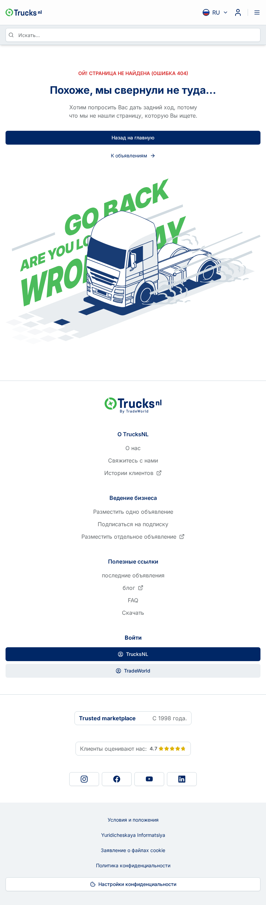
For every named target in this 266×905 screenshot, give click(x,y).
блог (129, 587)
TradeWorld (137, 671)
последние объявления (133, 575)
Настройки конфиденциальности (137, 884)
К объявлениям (129, 155)
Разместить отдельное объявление (128, 536)
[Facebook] (117, 779)
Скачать (133, 612)
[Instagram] (84, 779)
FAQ (133, 600)
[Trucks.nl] (24, 12)
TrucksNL (137, 654)
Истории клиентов (128, 472)
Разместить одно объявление (133, 511)
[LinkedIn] (182, 779)
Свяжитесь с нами (133, 460)
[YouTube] (149, 779)
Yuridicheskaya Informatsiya (133, 835)
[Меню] (257, 12)
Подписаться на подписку (133, 524)
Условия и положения (133, 820)
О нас (133, 448)
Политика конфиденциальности (133, 865)
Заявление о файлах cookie (133, 850)
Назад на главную (133, 137)
